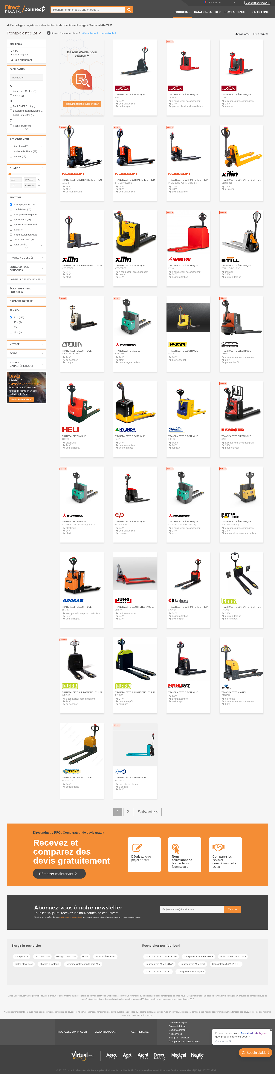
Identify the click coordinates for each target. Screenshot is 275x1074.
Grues (85, 956)
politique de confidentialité (70, 917)
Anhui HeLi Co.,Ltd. (24, 91)
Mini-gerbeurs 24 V (66, 956)
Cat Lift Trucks (22, 125)
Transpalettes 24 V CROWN (159, 964)
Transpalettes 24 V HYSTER (226, 964)
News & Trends (234, 11)
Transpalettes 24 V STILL (158, 971)
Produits (181, 11)
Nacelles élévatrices (105, 956)
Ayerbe (18, 95)
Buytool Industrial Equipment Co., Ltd (28, 111)
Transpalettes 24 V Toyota (190, 971)
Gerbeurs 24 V (42, 956)
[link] (242, 1037)
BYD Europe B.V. (23, 115)
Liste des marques (178, 1022)
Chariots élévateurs (49, 964)
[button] (26, 69)
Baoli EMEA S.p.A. (24, 106)
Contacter (188, 216)
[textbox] (88, 9)
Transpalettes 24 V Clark (192, 964)
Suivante (147, 812)
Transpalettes (21, 956)
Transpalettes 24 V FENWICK (198, 956)
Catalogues (203, 11)
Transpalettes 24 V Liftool (233, 956)
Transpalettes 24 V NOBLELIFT (161, 956)
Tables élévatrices (24, 964)
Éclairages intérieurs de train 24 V (83, 964)
